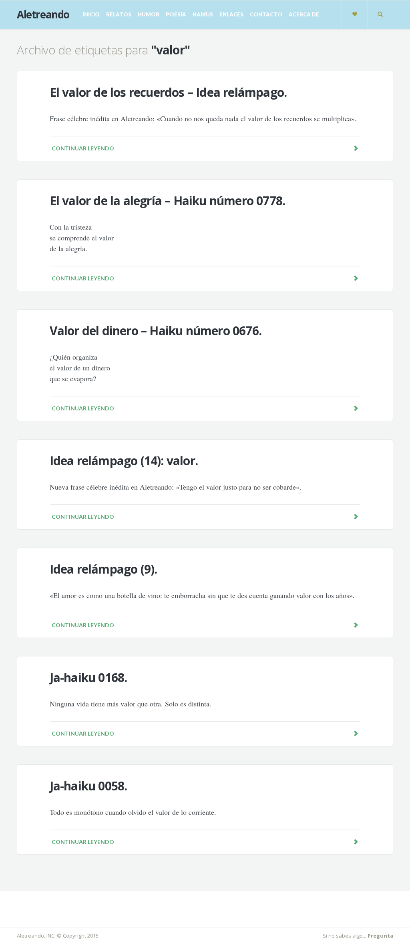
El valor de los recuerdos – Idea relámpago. (168, 92)
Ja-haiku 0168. (88, 677)
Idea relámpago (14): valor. (124, 460)
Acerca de (304, 14)
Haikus (203, 14)
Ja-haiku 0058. (88, 786)
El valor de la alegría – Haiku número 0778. (167, 200)
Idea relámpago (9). (103, 569)
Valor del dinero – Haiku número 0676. (155, 330)
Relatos (118, 14)
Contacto (266, 14)
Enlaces (231, 14)
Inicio (91, 14)
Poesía (176, 14)
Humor (148, 14)
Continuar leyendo (83, 148)
